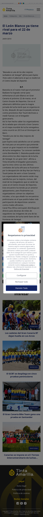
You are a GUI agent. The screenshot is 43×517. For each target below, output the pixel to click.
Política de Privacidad (21, 269)
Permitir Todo (21, 288)
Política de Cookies (27, 265)
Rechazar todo (21, 282)
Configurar (21, 275)
